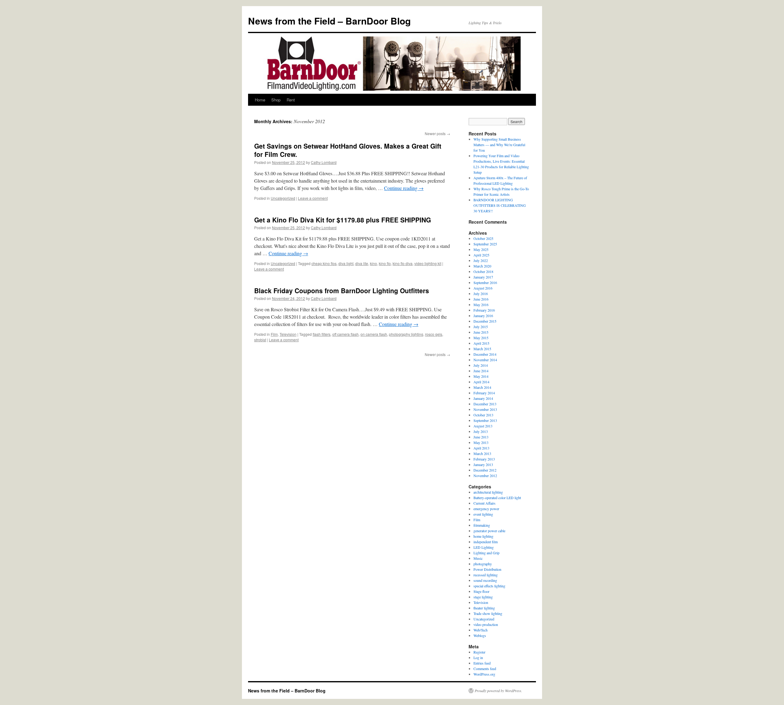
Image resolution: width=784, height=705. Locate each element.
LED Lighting (483, 547)
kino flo (385, 263)
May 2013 (480, 442)
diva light (345, 263)
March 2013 (482, 453)
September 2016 (485, 282)
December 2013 (484, 403)
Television (288, 334)
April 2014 (481, 381)
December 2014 (484, 354)
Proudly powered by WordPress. (498, 690)
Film (274, 334)
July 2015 (480, 326)
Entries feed (482, 663)
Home (260, 100)
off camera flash (345, 334)
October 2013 (483, 414)
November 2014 (485, 359)
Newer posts (437, 133)
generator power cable (489, 530)
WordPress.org (484, 674)
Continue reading (404, 188)
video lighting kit (427, 263)
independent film (485, 541)
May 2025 (480, 249)
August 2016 (482, 288)
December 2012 (484, 470)
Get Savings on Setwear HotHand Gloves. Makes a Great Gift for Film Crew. (347, 150)
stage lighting (483, 596)
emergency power (486, 508)
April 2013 (481, 447)
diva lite (361, 263)
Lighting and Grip (486, 552)
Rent (291, 100)
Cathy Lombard (324, 162)
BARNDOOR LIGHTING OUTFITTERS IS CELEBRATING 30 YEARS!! (499, 205)
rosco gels (433, 334)
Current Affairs (484, 503)
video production (485, 624)
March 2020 (482, 265)
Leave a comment (313, 198)
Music (478, 558)
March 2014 (482, 387)
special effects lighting (489, 585)
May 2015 (480, 337)
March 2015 (482, 348)
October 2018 (483, 271)
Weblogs (479, 635)
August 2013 (482, 425)
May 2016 (480, 304)
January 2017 (483, 277)
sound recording (485, 580)
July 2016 (480, 293)
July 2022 (480, 260)
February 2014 (484, 392)
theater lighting (484, 607)
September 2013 (485, 420)
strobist (260, 339)
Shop (276, 100)
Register (479, 652)
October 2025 (483, 238)
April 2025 (481, 254)
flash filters (321, 334)
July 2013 (480, 431)
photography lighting (406, 334)
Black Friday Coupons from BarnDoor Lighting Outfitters (341, 290)
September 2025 (485, 243)
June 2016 (480, 299)
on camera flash (373, 334)
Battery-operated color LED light (497, 497)
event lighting (483, 514)
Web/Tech (480, 629)
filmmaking (481, 525)
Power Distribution (487, 569)
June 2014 (480, 370)
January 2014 (483, 398)
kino (373, 263)
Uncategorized (283, 198)
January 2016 (483, 315)
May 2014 (480, 376)
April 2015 (481, 343)
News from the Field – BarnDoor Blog (329, 20)
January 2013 (483, 464)
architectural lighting (488, 492)
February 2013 (484, 459)
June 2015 (480, 332)
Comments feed (484, 668)
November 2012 (485, 475)
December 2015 (484, 321)
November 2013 (485, 409)
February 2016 (484, 310)
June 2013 (480, 436)
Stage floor (481, 591)
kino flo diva (403, 263)
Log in (478, 657)
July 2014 (480, 365)
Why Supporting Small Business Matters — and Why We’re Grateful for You (499, 145)
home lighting (483, 536)
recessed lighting (485, 574)
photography (482, 563)
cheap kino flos (324, 263)
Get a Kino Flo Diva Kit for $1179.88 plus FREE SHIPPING (342, 219)
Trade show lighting (487, 613)
